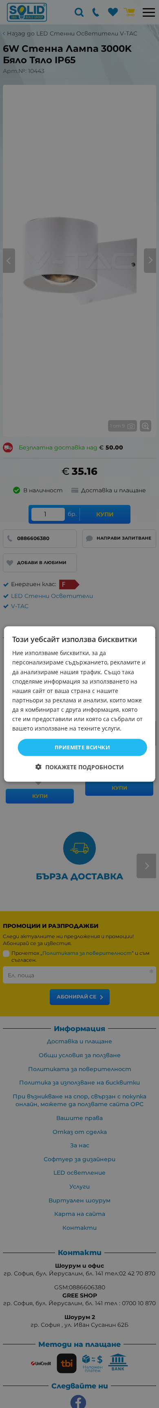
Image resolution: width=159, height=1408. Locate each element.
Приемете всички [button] (82, 747)
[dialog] (79, 704)
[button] (79, 766)
